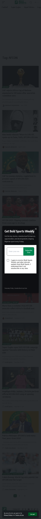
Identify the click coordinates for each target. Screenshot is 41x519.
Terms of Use (19, 515)
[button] (32, 514)
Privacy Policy (8, 515)
